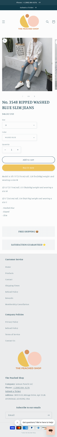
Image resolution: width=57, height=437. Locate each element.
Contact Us (10, 340)
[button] (3, 22)
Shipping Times (12, 285)
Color (4, 132)
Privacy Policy (11, 322)
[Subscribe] (48, 415)
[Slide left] (22, 96)
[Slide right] (34, 96)
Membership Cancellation (17, 304)
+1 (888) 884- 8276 (21, 387)
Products (9, 273)
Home (8, 267)
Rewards (9, 298)
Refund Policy (11, 292)
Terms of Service (12, 334)
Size (3, 120)
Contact (8, 279)
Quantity (5, 144)
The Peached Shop (30, 432)
